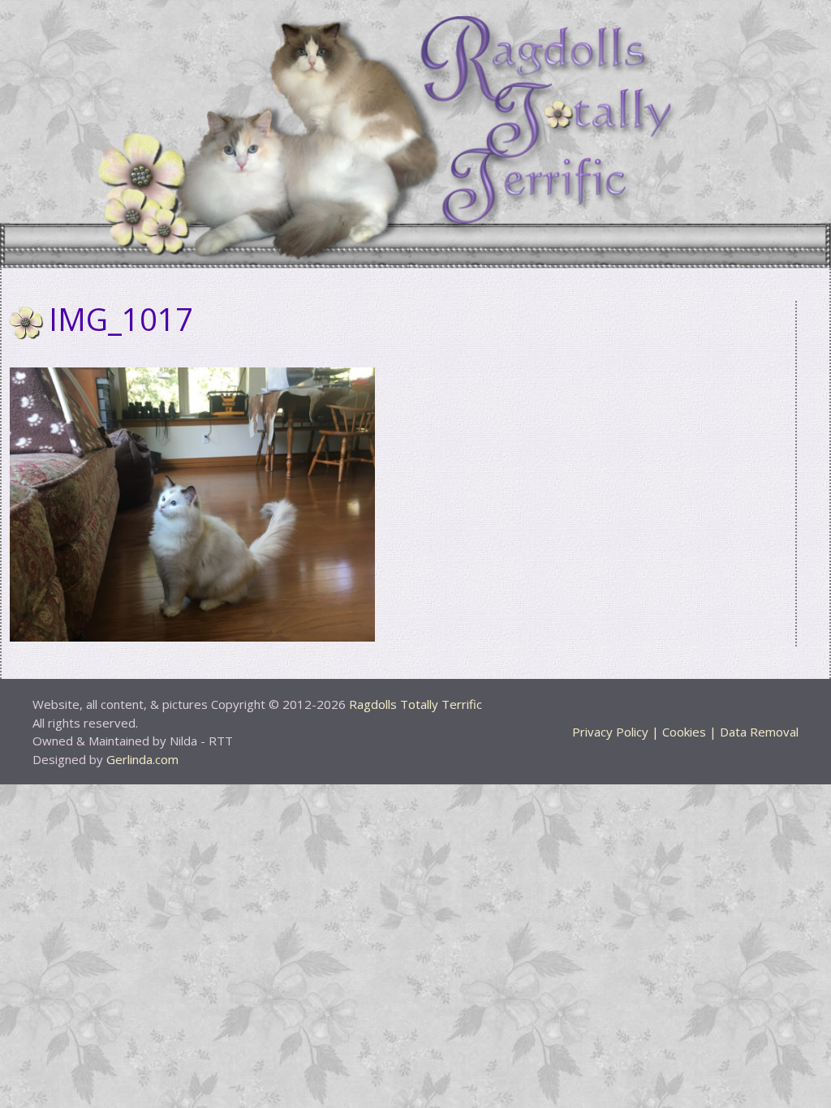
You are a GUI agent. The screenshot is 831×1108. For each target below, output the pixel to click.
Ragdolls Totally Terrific (415, 704)
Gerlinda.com (142, 759)
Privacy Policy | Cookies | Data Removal (685, 732)
